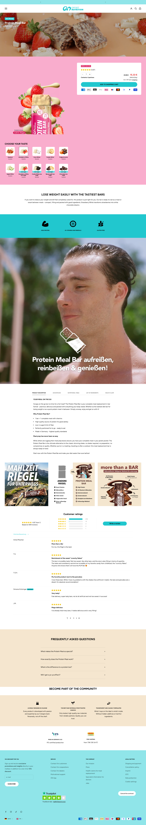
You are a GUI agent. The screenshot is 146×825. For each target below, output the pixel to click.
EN (20, 818)
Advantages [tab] (57, 393)
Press (87, 767)
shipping (134, 80)
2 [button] (70, 618)
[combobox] (20, 819)
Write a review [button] (114, 523)
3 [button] (73, 618)
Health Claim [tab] (109, 393)
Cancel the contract (127, 793)
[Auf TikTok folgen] (16, 812)
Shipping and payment (133, 763)
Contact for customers (59, 763)
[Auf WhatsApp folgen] (21, 812)
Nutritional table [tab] (73, 393)
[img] (56, 541)
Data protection (130, 778)
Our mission (90, 763)
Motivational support (58, 774)
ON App (53, 778)
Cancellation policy (132, 767)
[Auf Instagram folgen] (11, 812)
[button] (86, 70)
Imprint (127, 771)
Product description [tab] (39, 393)
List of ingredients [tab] (92, 393)
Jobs (87, 783)
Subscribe (12, 784)
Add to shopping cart (109, 84)
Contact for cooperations (60, 767)
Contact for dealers (57, 771)
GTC (127, 774)
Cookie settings (130, 782)
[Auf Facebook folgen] (6, 812)
